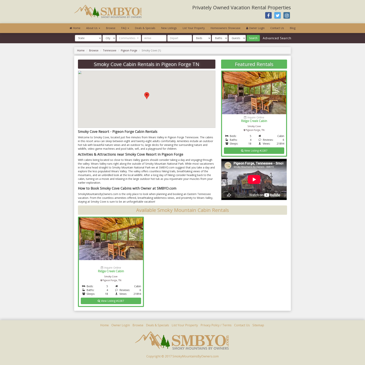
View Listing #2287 (255, 150)
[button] (129, 38)
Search (253, 38)
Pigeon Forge (129, 50)
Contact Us (277, 28)
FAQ (124, 28)
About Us (92, 28)
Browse (110, 28)
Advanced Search (276, 38)
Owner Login (256, 28)
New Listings (169, 28)
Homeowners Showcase (225, 28)
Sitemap (258, 325)
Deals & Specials (145, 28)
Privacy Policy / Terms (216, 325)
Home (76, 28)
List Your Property (193, 28)
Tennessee (109, 50)
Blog (292, 28)
